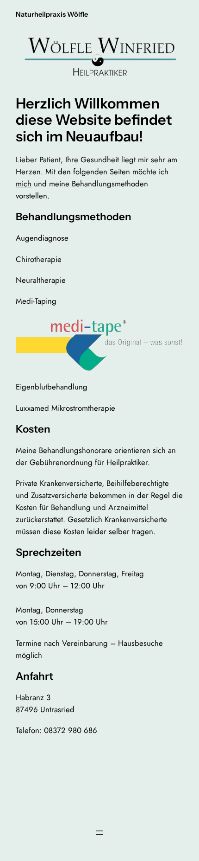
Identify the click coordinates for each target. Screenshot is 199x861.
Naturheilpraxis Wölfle (52, 14)
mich (23, 183)
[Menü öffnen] (99, 832)
